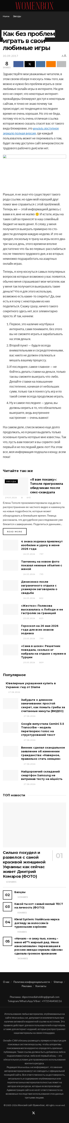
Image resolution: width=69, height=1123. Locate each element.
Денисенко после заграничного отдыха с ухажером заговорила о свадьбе (39, 587)
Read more (17, 531)
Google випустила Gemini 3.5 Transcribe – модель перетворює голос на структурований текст (42, 729)
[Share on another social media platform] (61, 64)
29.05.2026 (11, 497)
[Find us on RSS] (38, 1113)
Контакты (40, 986)
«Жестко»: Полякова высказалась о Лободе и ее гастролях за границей (42, 609)
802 (41, 598)
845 (28, 497)
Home (6, 16)
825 (41, 618)
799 (41, 638)
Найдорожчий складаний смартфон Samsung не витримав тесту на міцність (41, 775)
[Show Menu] (4, 5)
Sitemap (58, 981)
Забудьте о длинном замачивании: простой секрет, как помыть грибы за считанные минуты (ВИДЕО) (43, 705)
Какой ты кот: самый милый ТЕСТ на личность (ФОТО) (38, 905)
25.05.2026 (29, 618)
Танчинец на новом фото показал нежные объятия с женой (41, 565)
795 (41, 574)
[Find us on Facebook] (29, 1113)
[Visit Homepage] (34, 6)
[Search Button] (64, 5)
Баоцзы (19, 892)
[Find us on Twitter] (33, 1113)
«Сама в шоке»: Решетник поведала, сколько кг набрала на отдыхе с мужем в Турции (43, 651)
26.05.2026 (29, 554)
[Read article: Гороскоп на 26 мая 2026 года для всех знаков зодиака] (10, 629)
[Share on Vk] (40, 64)
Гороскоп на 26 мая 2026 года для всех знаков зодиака (39, 629)
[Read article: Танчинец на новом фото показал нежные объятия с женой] (10, 565)
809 (41, 662)
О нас (6, 981)
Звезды (17, 16)
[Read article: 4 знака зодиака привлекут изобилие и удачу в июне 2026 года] (10, 545)
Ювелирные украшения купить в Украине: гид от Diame (31, 685)
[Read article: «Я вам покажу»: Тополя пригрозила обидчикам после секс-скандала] (15, 486)
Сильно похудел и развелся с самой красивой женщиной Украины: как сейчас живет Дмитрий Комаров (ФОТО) (24, 864)
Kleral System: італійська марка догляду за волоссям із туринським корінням (36, 923)
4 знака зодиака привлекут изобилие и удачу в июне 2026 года (42, 545)
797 (41, 554)
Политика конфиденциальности (31, 981)
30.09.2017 (10, 55)
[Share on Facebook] (18, 64)
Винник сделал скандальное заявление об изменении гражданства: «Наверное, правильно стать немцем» (43, 753)
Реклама (27, 986)
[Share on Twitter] (30, 64)
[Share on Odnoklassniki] (51, 64)
